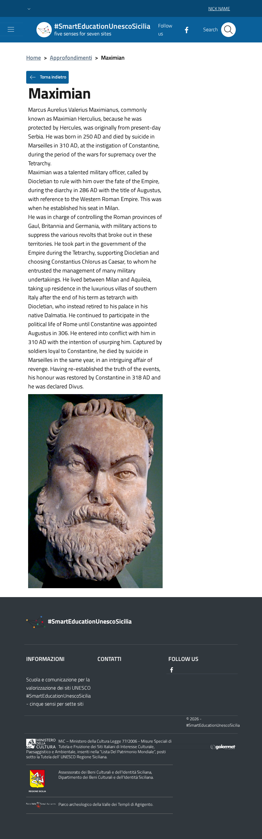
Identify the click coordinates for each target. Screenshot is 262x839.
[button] (29, 8)
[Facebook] (184, 29)
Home (33, 57)
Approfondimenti (71, 57)
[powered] (223, 746)
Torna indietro (52, 76)
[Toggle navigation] (11, 29)
